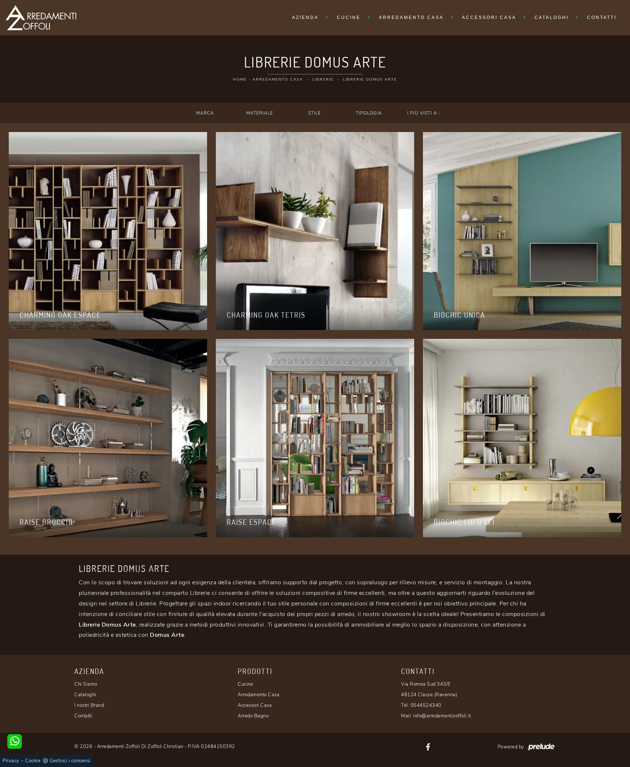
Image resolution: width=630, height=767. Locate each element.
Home (240, 79)
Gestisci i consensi (70, 761)
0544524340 (426, 705)
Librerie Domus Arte (370, 79)
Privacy (11, 761)
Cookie (32, 761)
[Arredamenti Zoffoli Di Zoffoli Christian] (40, 17)
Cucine (349, 17)
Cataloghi (551, 17)
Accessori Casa (489, 17)
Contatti (602, 17)
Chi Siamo (85, 684)
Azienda (305, 17)
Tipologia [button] (369, 113)
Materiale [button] (259, 113)
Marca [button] (205, 113)
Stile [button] (314, 113)
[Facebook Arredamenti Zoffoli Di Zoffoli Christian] (428, 746)
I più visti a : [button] (423, 113)
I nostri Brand (89, 705)
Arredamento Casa (411, 17)
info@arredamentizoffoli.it (442, 716)
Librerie (323, 79)
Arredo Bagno (253, 716)
